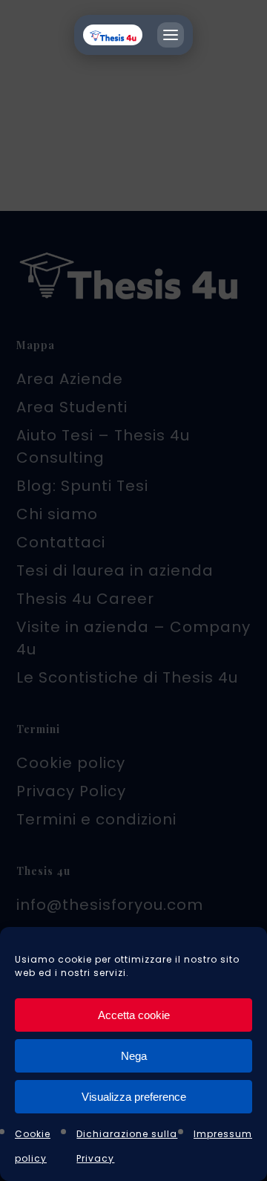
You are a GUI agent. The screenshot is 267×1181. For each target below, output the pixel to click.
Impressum (223, 1134)
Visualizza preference (134, 1096)
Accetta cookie (134, 1015)
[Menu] (170, 35)
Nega (134, 1056)
